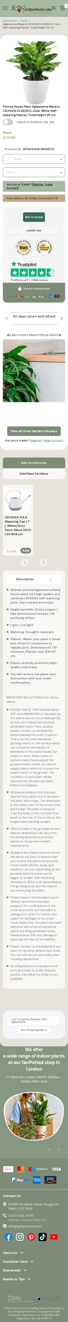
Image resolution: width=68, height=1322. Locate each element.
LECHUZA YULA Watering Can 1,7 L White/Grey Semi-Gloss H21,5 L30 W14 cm (18, 525)
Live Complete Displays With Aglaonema (29, 1020)
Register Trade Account (46, 440)
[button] (6, 318)
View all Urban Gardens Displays (34, 431)
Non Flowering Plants (34, 1030)
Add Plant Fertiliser (34, 474)
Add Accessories (34, 463)
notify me (34, 230)
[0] (62, 8)
